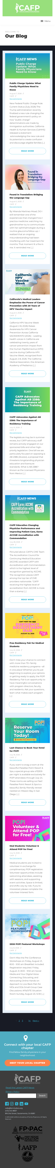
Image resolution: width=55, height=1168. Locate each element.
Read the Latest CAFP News (20, 1087)
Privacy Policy (12, 1092)
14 (29, 1020)
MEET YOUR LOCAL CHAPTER (27, 1063)
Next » (36, 1020)
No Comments (16, 99)
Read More (27, 151)
